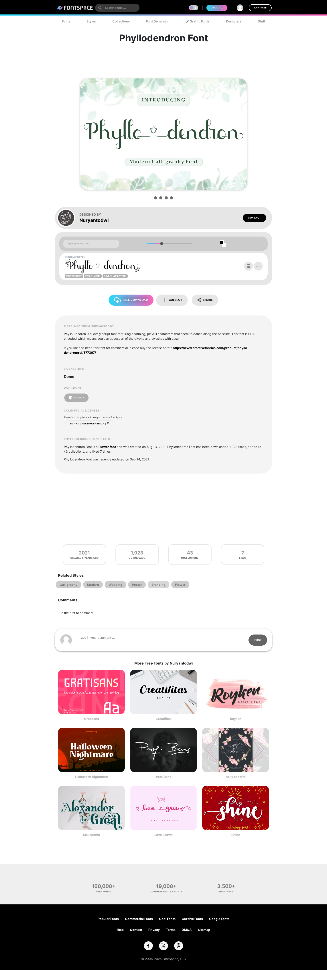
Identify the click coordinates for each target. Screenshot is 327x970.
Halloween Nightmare (91, 777)
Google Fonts (219, 919)
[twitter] (163, 945)
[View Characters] (248, 266)
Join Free (260, 7)
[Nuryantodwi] (68, 218)
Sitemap (204, 930)
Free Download (135, 299)
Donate (78, 397)
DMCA (187, 930)
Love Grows (163, 835)
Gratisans (91, 719)
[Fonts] (75, 7)
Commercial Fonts (139, 919)
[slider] (161, 243)
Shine (235, 835)
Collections (121, 21)
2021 (84, 553)
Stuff (261, 21)
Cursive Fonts (192, 919)
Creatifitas (163, 719)
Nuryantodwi (94, 220)
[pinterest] (178, 945)
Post (258, 640)
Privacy (154, 930)
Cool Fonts (167, 919)
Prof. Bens (163, 777)
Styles (91, 21)
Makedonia (91, 835)
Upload (217, 7)
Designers (234, 21)
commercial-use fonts (166, 891)
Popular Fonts (108, 919)
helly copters (236, 777)
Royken (235, 719)
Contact (254, 217)
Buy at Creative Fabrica (87, 423)
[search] (117, 8)
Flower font (107, 447)
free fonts (103, 891)
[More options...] (258, 266)
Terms (171, 930)
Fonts (66, 21)
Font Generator (157, 21)
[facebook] (148, 945)
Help (120, 930)
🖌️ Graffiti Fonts (197, 21)
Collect (175, 299)
